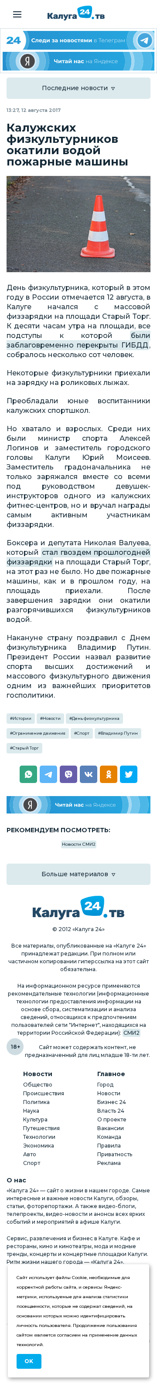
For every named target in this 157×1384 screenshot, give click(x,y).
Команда (109, 1137)
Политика (36, 1102)
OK (28, 1361)
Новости (52, 718)
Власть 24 (110, 1110)
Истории (22, 718)
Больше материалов (74, 874)
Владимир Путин (119, 733)
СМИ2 (131, 1033)
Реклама (109, 1163)
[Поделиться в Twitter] (128, 774)
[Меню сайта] (17, 14)
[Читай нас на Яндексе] (78, 61)
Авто (29, 1154)
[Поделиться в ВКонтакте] (88, 774)
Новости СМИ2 (79, 844)
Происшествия (43, 1093)
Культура (35, 1119)
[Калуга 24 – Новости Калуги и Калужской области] (76, 13)
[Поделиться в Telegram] (48, 774)
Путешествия (41, 1128)
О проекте (111, 1119)
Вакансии (110, 1128)
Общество (37, 1084)
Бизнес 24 (111, 1102)
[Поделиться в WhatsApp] (28, 774)
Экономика (38, 1145)
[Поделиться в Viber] (68, 774)
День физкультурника (95, 718)
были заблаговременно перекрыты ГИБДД (78, 340)
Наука (31, 1110)
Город (105, 1084)
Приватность (114, 1154)
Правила (109, 1145)
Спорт (83, 733)
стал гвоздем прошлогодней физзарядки (78, 557)
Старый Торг (26, 748)
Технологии (39, 1137)
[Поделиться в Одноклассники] (108, 774)
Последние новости (75, 88)
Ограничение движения (39, 733)
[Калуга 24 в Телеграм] (78, 40)
